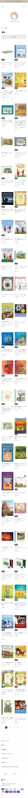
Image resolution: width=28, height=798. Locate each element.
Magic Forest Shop (12, 783)
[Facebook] (1, 780)
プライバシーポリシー (7, 754)
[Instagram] (4, 780)
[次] (21, 728)
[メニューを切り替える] (3, 6)
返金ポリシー (5, 762)
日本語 (5, 774)
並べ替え (14, 37)
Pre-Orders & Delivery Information (10, 767)
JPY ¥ (14, 774)
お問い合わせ (5, 758)
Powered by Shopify (6, 785)
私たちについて (6, 741)
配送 (3, 745)
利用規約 (4, 749)
